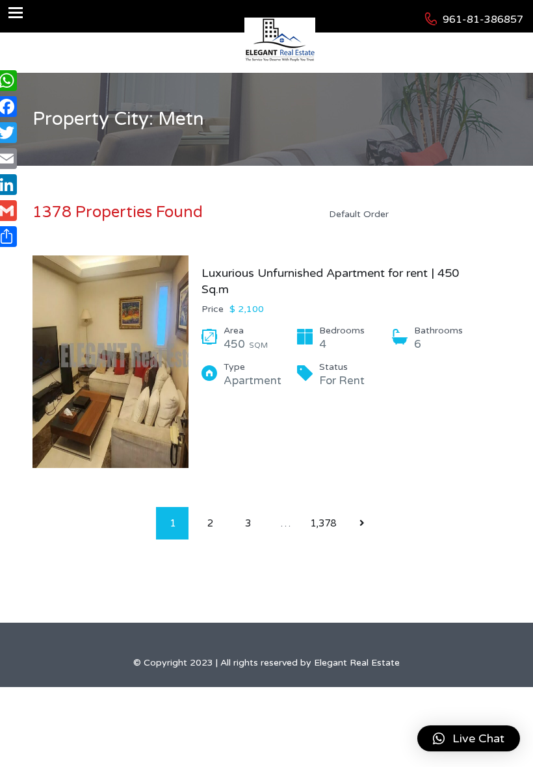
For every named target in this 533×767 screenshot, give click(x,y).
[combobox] (409, 213)
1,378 (323, 523)
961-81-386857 (483, 19)
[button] (468, 738)
